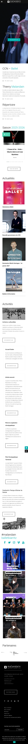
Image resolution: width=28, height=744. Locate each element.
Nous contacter (7, 707)
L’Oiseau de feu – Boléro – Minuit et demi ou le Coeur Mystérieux (15, 151)
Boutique (6, 711)
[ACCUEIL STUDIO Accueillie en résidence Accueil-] (14, 582)
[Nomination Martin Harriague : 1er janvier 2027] (14, 249)
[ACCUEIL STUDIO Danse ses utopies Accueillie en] (14, 627)
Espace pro (6, 713)
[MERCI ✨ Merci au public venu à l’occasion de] (14, 605)
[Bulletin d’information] (14, 279)
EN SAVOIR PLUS (14, 39)
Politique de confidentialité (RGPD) (12, 717)
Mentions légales (8, 715)
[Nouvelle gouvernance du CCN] (14, 221)
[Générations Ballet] (14, 192)
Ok (14, 742)
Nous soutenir (7, 709)
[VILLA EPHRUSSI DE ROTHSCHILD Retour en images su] (14, 559)
